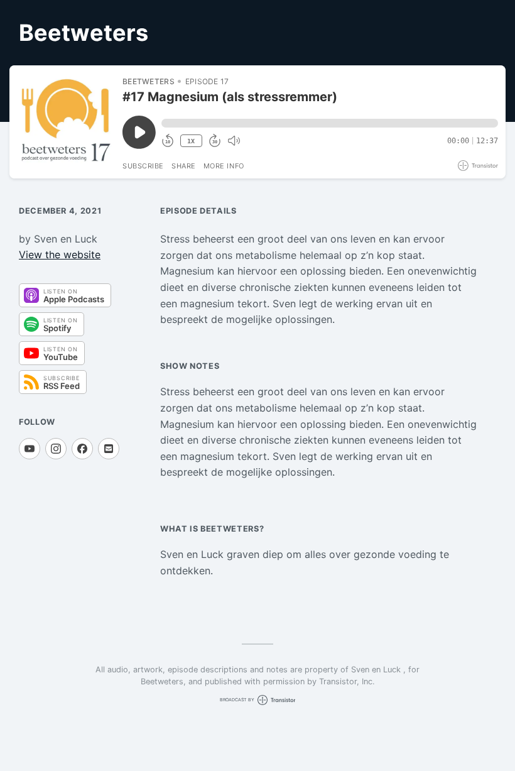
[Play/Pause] (65, 122)
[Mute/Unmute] (233, 140)
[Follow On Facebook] (82, 448)
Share (183, 165)
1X (191, 141)
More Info (223, 165)
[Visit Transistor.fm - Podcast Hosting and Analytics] (478, 165)
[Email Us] (108, 448)
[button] (329, 123)
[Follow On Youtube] (29, 448)
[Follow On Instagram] (56, 448)
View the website (59, 254)
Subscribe (143, 165)
